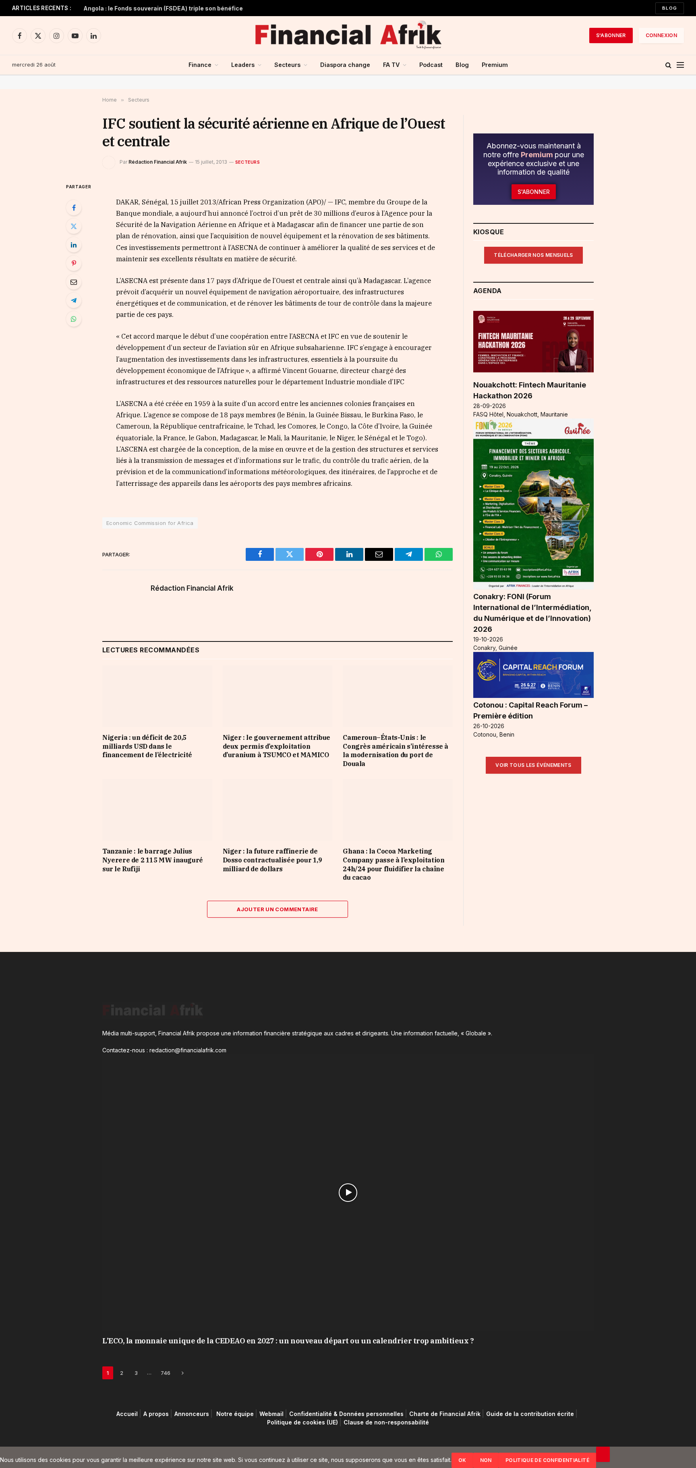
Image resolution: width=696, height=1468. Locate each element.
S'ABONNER (611, 35)
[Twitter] (73, 226)
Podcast (431, 64)
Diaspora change (345, 64)
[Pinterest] (73, 263)
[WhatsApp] (73, 319)
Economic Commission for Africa (150, 523)
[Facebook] (73, 207)
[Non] (603, 1454)
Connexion (661, 35)
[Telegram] (73, 300)
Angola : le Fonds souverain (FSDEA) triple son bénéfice (163, 8)
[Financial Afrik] (348, 35)
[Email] (73, 281)
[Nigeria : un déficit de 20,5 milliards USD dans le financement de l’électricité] (157, 696)
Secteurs (287, 64)
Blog (669, 8)
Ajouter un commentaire (277, 909)
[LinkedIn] (73, 244)
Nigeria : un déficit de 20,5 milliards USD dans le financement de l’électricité (147, 746)
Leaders (243, 64)
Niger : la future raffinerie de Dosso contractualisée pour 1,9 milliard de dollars (272, 860)
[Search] (668, 65)
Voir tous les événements (533, 765)
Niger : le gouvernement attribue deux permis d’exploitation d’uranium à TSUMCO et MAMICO (276, 746)
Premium (495, 64)
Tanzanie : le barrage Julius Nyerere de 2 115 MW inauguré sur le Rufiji (152, 860)
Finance (199, 64)
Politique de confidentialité (547, 1460)
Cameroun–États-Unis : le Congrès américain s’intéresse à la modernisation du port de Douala (395, 750)
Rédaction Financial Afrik (157, 162)
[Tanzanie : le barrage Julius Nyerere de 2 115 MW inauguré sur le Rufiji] (157, 810)
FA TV (391, 64)
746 (165, 1373)
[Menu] (680, 65)
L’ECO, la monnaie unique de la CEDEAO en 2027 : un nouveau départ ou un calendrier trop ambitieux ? (288, 1340)
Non (486, 1460)
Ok (462, 1460)
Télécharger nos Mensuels (533, 255)
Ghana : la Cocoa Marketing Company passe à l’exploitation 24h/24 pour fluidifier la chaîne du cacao (393, 864)
